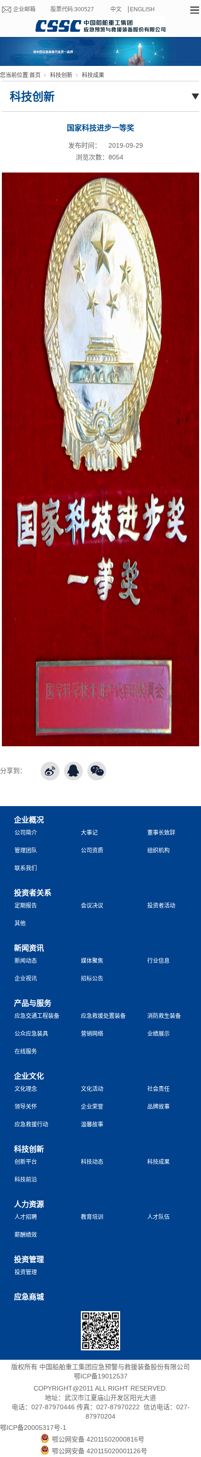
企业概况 (29, 820)
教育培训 (92, 1217)
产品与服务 (32, 1003)
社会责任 (158, 1089)
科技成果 (93, 75)
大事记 (89, 832)
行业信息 (158, 961)
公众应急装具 (31, 1034)
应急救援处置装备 (103, 1016)
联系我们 (25, 868)
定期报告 (25, 905)
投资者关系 (32, 893)
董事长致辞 (161, 832)
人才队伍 (158, 1217)
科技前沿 (25, 1179)
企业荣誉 (92, 1107)
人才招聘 (25, 1217)
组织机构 (158, 850)
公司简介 (25, 832)
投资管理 (29, 1259)
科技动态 (92, 1162)
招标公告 (92, 978)
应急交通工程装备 (36, 1016)
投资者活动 (161, 905)
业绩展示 (158, 1034)
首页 (35, 75)
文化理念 (25, 1089)
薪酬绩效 (25, 1235)
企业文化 (29, 1076)
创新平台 (25, 1162)
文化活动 (92, 1089)
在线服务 (25, 1051)
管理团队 (25, 850)
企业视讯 (25, 978)
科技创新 (61, 75)
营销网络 (92, 1034)
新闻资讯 (29, 948)
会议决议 (92, 905)
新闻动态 (25, 961)
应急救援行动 (31, 1124)
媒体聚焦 (92, 961)
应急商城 (29, 1297)
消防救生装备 (164, 1016)
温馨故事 (92, 1124)
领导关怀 (25, 1107)
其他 (20, 923)
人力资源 (29, 1204)
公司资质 (92, 850)
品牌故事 (158, 1107)
